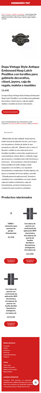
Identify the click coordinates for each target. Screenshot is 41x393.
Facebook (6, 346)
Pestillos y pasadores (18, 14)
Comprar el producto (10, 112)
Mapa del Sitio (7, 371)
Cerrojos (8, 14)
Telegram (6, 357)
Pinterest (6, 352)
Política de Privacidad (10, 369)
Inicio (3, 14)
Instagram (6, 350)
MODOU (35, 123)
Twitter (5, 348)
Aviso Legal (7, 365)
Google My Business (9, 354)
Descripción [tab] (8, 132)
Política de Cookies (9, 367)
